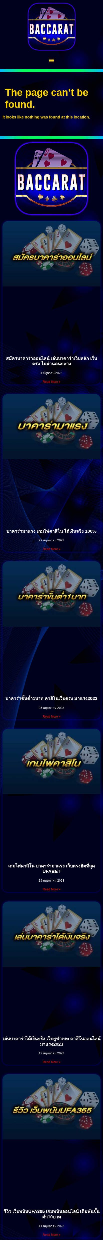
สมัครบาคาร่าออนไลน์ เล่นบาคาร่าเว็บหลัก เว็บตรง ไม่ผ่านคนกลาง (51, 361)
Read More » (51, 382)
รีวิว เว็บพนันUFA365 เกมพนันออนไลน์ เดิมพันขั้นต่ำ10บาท (52, 1214)
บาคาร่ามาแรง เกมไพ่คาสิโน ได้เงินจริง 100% (51, 531)
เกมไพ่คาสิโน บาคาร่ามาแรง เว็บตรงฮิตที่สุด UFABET (51, 868)
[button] (52, 60)
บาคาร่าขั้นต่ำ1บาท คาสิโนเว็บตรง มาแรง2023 (52, 698)
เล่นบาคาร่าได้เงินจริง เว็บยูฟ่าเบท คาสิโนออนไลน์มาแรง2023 (51, 1041)
